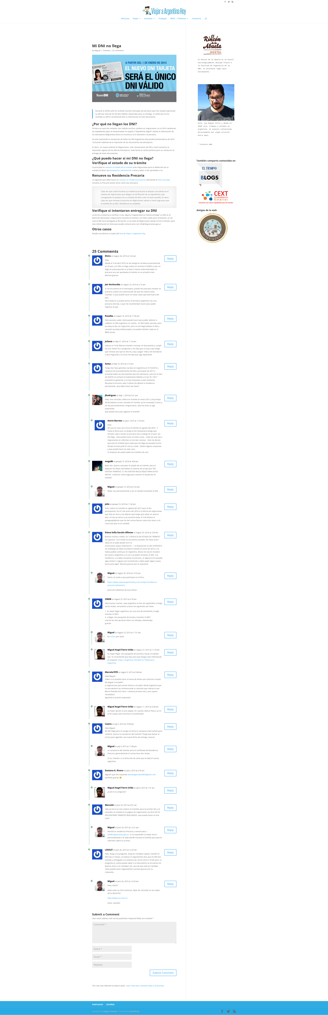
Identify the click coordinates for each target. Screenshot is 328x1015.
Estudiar (148, 19)
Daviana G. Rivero (114, 770)
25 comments (118, 50)
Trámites (106, 50)
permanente (126, 170)
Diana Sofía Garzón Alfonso (119, 532)
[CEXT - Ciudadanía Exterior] (216, 203)
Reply (170, 258)
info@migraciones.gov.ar (118, 834)
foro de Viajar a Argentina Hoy (132, 233)
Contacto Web (206, 144)
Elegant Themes (110, 1011)
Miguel (98, 50)
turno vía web (164, 180)
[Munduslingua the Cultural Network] (213, 244)
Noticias (125, 19)
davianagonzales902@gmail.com (142, 774)
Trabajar (163, 19)
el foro (113, 636)
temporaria (115, 170)
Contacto (196, 19)
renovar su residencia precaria (132, 180)
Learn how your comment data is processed (145, 985)
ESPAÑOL (110, 1004)
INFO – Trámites (178, 19)
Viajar (136, 19)
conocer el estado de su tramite (118, 167)
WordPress (134, 1011)
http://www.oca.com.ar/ (117, 898)
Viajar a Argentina (125, 660)
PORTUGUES (97, 1004)
